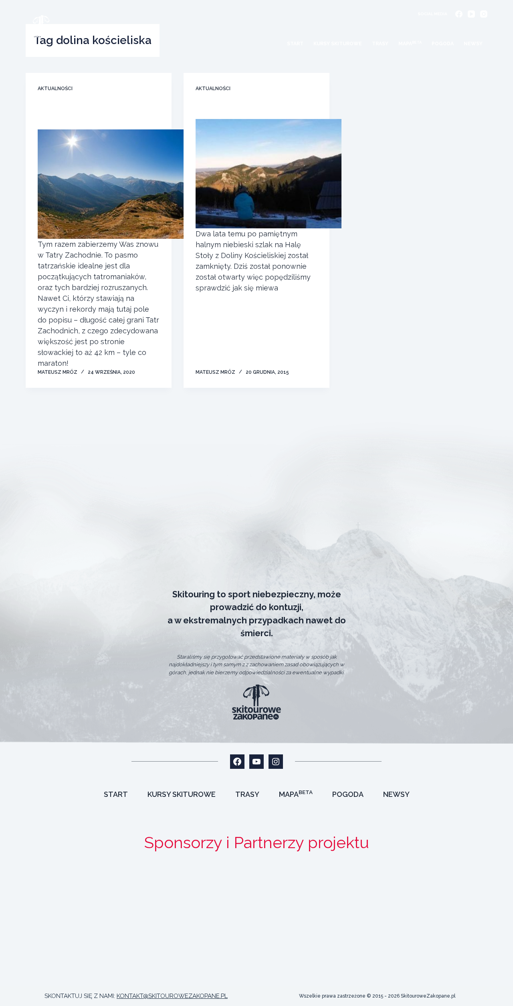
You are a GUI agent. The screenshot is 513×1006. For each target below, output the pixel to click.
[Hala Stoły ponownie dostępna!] (268, 173)
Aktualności (55, 88)
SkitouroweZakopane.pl (428, 996)
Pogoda (443, 43)
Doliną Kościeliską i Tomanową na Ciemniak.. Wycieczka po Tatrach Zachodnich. (98, 114)
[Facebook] (459, 14)
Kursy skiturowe (337, 43)
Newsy (473, 43)
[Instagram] (483, 14)
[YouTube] (471, 14)
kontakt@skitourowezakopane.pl (172, 996)
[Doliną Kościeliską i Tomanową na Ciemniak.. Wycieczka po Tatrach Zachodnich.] (111, 184)
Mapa (410, 43)
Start (295, 43)
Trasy (380, 43)
